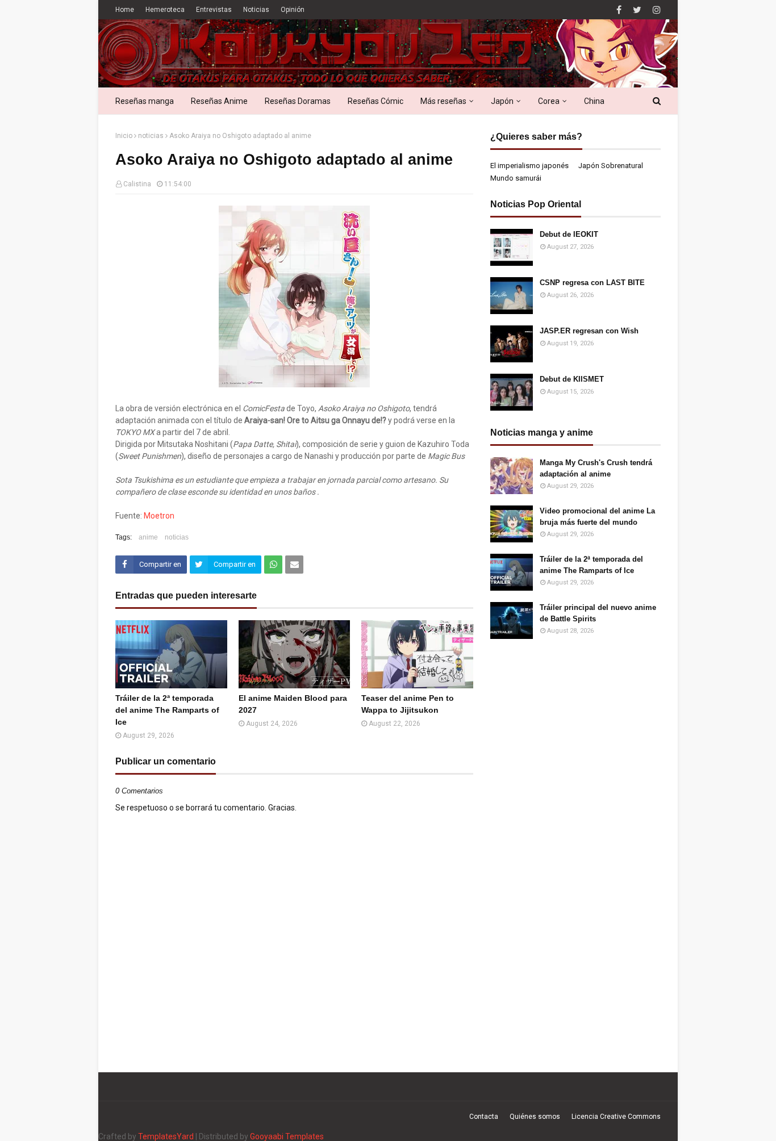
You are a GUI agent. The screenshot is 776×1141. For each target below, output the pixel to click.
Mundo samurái (515, 178)
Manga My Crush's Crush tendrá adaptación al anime (596, 468)
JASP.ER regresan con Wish (589, 331)
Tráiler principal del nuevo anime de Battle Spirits (598, 613)
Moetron (159, 515)
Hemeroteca (165, 10)
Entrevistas (214, 10)
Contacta (483, 1117)
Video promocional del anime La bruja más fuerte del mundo (597, 516)
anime (148, 537)
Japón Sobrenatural (610, 165)
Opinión (292, 10)
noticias (151, 136)
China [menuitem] (594, 101)
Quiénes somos (535, 1117)
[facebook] (619, 10)
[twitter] (637, 10)
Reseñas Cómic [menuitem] (375, 101)
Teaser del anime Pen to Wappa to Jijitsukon (407, 703)
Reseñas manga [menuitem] (144, 101)
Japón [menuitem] (502, 101)
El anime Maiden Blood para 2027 (293, 703)
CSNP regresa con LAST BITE (592, 282)
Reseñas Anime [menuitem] (219, 101)
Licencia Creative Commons (616, 1117)
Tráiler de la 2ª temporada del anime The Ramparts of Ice (167, 709)
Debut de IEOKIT (569, 234)
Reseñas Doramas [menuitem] (298, 101)
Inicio (123, 136)
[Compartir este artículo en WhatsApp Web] (273, 564)
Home (124, 10)
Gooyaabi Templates (287, 1136)
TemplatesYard (166, 1136)
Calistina (137, 184)
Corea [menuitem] (549, 101)
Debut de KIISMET (572, 379)
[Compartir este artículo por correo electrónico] (294, 564)
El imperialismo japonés (529, 165)
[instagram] (655, 10)
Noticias (256, 10)
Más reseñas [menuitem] (443, 101)
